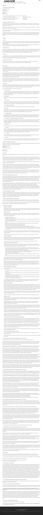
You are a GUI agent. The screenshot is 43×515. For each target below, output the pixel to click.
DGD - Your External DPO (20, 503)
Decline (2, 513)
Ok (0, 513)
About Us (24, 2)
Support (19, 2)
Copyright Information (18, 29)
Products (11, 2)
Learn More (4, 2)
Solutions (15, 2)
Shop (8, 2)
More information (2, 514)
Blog (21, 2)
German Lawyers (37, 503)
